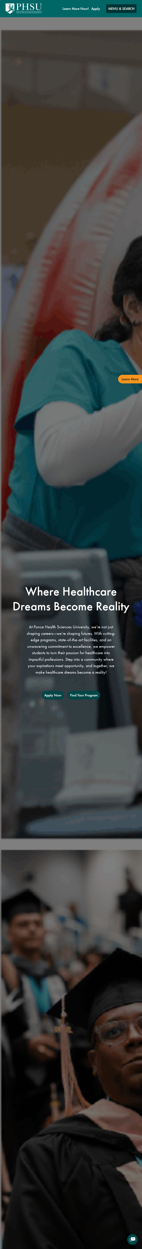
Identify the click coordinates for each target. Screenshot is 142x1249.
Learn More (130, 379)
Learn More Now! (76, 8)
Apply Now (52, 695)
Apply (95, 8)
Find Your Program (84, 695)
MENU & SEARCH (121, 8)
